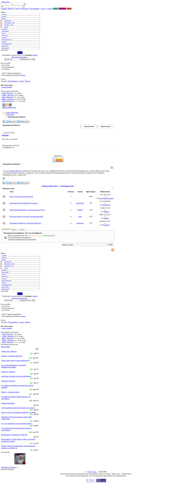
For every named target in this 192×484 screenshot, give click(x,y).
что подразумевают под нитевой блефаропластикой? (13, 366)
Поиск (14, 229)
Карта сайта (5, 46)
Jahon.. (23, 75)
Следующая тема (66, 186)
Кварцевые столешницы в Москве (14, 435)
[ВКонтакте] (4, 105)
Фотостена (5, 35)
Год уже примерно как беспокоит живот (16, 423)
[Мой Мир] (10, 105)
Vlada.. (4, 95)
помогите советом (8, 372)
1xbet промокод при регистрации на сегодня (18, 408)
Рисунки (62, 9)
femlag (80, 210)
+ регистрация (6, 87)
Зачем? (35, 55)
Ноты (55, 9)
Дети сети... (5, 2)
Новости (11, 9)
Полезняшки (34, 9)
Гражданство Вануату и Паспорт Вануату (25, 223)
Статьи (43, 9)
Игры (69, 9)
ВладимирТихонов (106, 198)
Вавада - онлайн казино (10, 392)
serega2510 (80, 203)
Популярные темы (9, 22)
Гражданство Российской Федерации (24, 203)
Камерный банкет (8, 403)
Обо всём (10, 114)
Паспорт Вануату (15, 171)
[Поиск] (2, 6)
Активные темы (8, 25)
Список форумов (11, 112)
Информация (5, 48)
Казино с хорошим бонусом (11, 356)
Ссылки (50, 9)
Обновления (7, 20)
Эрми (4, 93)
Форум (17, 9)
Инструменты (89, 126)
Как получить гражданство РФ (21, 196)
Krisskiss (5, 135)
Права (22, 229)
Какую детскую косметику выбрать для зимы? (18, 412)
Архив (6, 27)
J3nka (4, 101)
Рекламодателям (6, 43)
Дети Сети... (92, 472)
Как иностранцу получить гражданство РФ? (26, 216)
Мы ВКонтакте (10, 107)
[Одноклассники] (7, 105)
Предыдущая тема (49, 186)
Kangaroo (80, 223)
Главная (4, 9)
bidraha (106, 212)
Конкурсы (25, 9)
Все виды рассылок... (20, 57)
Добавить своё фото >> (9, 467)
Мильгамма (5, 347)
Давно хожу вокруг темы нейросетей (15, 360)
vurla (80, 216)
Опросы (4, 41)
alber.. (4, 97)
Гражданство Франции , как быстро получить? (27, 210)
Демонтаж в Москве (9, 351)
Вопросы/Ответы (7, 39)
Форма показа (106, 126)
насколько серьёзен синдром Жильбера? (16, 376)
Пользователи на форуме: (9, 229)
